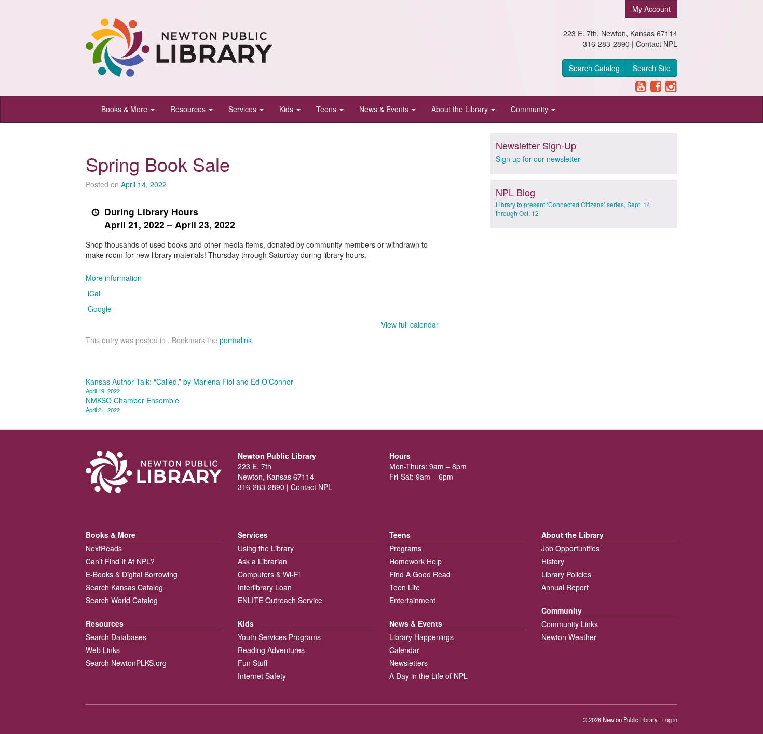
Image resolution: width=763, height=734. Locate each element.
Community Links (569, 624)
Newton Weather (568, 637)
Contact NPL (656, 43)
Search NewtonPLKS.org (126, 663)
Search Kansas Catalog (124, 587)
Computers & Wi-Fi (269, 574)
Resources (189, 109)
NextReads (104, 548)
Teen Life (404, 587)
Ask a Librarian (262, 561)
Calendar (404, 650)
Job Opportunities (570, 548)
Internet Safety (262, 676)
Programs (405, 548)
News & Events (385, 109)
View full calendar (410, 324)
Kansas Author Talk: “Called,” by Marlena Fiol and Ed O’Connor (189, 385)
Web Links (103, 650)
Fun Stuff (252, 663)
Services (243, 109)
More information (114, 278)
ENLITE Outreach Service (280, 600)
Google (100, 309)
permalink (236, 340)
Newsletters (408, 663)
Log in (669, 719)
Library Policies (566, 574)
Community (530, 109)
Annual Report (565, 587)
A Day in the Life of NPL (428, 676)
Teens (327, 109)
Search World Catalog (122, 600)
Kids (287, 109)
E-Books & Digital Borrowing (132, 574)
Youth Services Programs (279, 637)
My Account (651, 9)
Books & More (125, 109)
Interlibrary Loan (265, 587)
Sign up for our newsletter (538, 159)
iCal (94, 293)
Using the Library (266, 548)
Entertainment (412, 600)
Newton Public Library (630, 719)
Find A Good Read (420, 574)
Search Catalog (594, 68)
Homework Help (415, 561)
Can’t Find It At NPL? (120, 561)
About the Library (460, 109)
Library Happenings (421, 637)
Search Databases (116, 637)
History (552, 561)
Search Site (652, 68)
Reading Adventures (271, 650)
